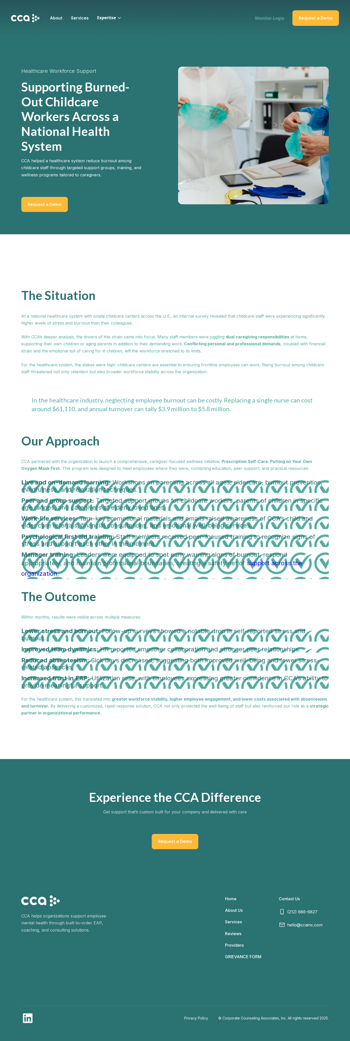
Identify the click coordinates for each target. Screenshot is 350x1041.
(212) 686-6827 (302, 911)
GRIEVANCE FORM (243, 956)
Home (230, 898)
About (56, 18)
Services (80, 18)
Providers (234, 945)
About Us (234, 910)
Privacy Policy (196, 1018)
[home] (25, 18)
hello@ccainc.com (305, 924)
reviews (233, 933)
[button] (109, 17)
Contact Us (289, 898)
